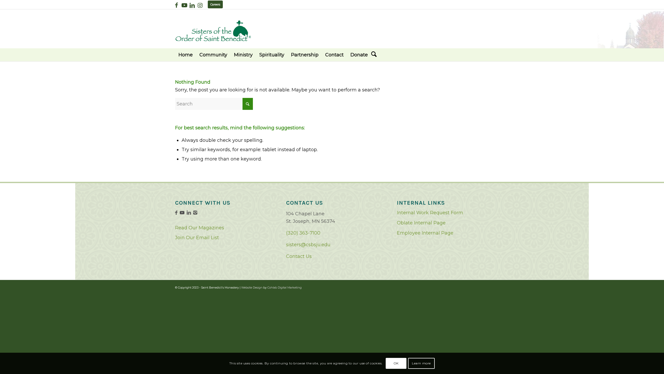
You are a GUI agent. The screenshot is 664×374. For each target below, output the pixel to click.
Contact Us (299, 256)
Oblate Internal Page (421, 223)
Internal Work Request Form (430, 213)
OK (396, 363)
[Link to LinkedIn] (192, 5)
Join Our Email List (197, 238)
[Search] (374, 54)
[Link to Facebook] (176, 5)
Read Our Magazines (199, 228)
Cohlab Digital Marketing (284, 287)
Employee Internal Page (425, 233)
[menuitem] (185, 54)
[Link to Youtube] (184, 5)
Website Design (251, 287)
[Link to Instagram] (200, 5)
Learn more (421, 363)
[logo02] (213, 30)
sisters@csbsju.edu (308, 245)
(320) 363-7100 (303, 233)
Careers (215, 4)
